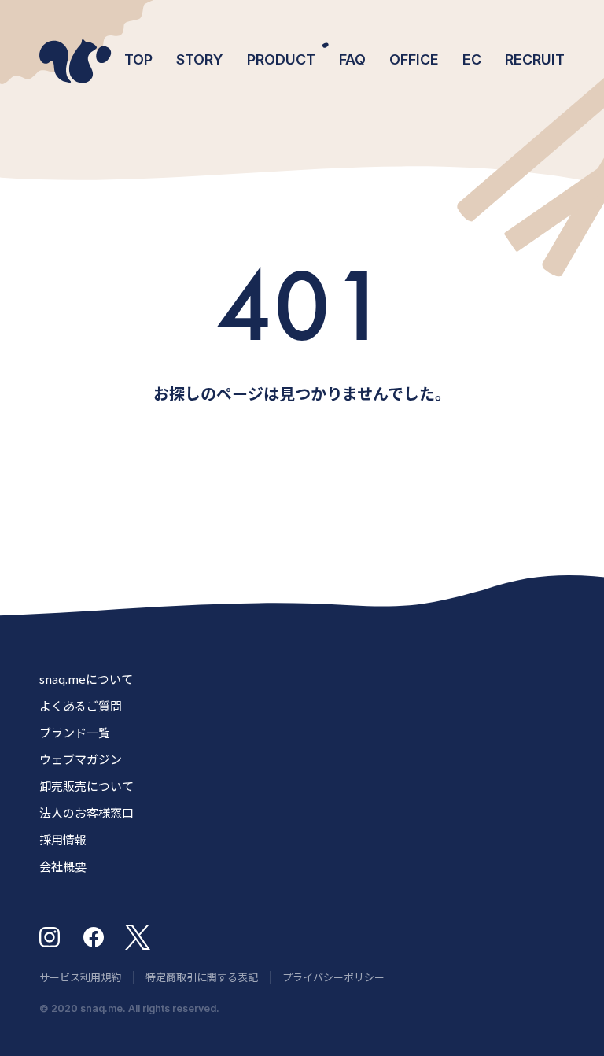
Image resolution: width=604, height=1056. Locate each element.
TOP (138, 59)
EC (471, 59)
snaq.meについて (86, 678)
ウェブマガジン (80, 759)
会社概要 (63, 866)
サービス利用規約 (80, 976)
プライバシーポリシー (333, 976)
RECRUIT (535, 59)
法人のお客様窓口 (86, 812)
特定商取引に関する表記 (201, 976)
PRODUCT (281, 59)
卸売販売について (86, 785)
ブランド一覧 (74, 732)
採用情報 (63, 839)
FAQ (352, 59)
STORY (199, 59)
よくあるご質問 (80, 705)
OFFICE (414, 59)
